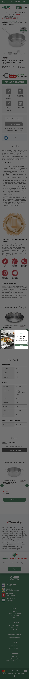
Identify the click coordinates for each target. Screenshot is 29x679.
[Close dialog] (27, 330)
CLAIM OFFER (21, 345)
